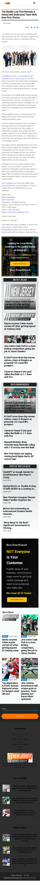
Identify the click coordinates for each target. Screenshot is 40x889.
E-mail (4, 709)
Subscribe (20, 716)
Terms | (13, 875)
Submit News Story (20, 264)
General (20, 742)
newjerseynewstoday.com (13, 878)
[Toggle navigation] (34, 2)
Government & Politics (20, 744)
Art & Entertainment (20, 734)
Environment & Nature (20, 739)
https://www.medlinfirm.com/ (18, 212)
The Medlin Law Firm (12, 183)
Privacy (19, 875)
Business (20, 737)
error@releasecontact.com (11, 230)
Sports (20, 749)
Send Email (10, 200)
